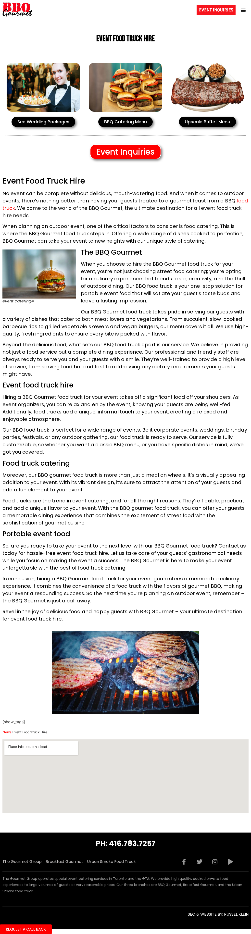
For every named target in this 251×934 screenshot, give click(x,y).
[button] (243, 10)
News (7, 732)
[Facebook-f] (184, 862)
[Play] (230, 862)
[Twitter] (199, 862)
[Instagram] (215, 862)
